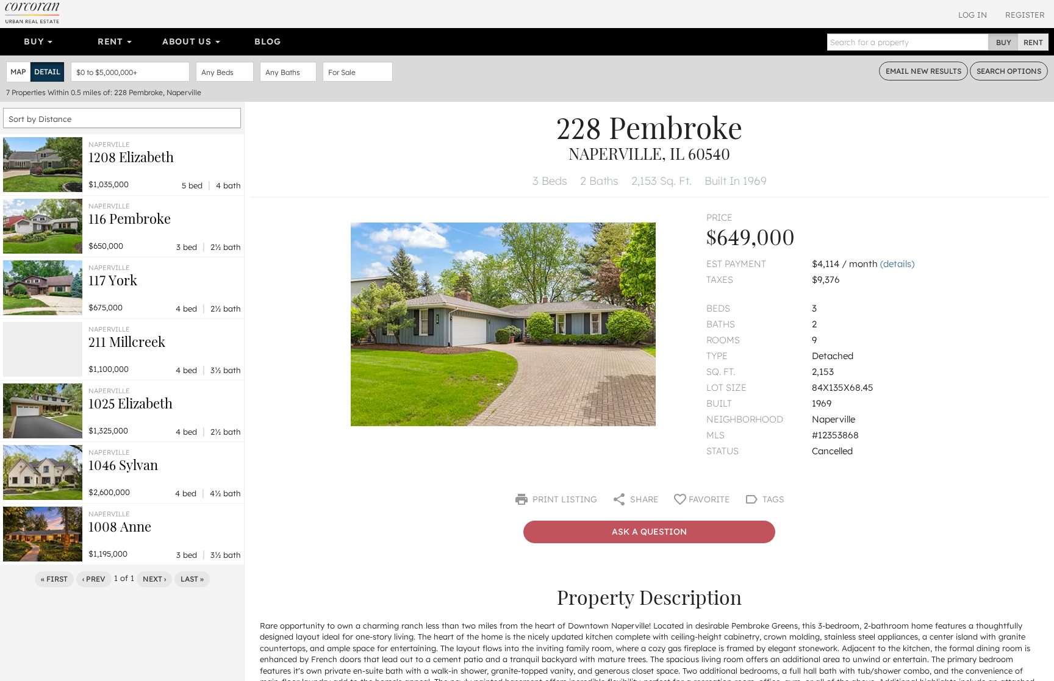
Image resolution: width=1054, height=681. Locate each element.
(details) (897, 263)
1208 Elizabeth (131, 157)
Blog (267, 41)
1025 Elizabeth (130, 403)
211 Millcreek (126, 341)
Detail (47, 71)
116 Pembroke (129, 218)
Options (1009, 71)
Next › (154, 578)
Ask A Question (649, 531)
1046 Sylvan (123, 464)
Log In (972, 15)
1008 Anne (119, 526)
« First (54, 578)
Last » (192, 578)
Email (923, 71)
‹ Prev (94, 578)
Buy (35, 41)
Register (1025, 15)
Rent (112, 41)
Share (643, 499)
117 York (112, 280)
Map (18, 71)
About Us (188, 41)
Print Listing (563, 499)
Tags (772, 499)
